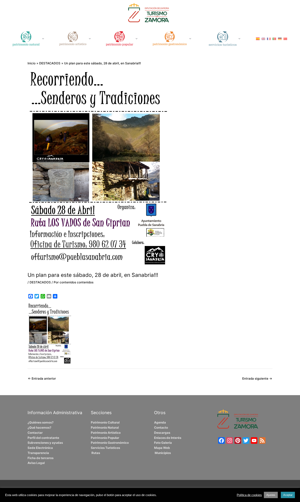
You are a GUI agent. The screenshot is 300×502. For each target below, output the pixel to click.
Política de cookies (249, 495)
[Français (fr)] (269, 38)
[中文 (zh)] (285, 38)
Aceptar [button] (287, 494)
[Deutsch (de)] (280, 38)
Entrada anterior (42, 378)
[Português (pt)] (274, 38)
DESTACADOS (40, 282)
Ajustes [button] (270, 494)
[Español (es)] (258, 38)
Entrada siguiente (257, 378)
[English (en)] (263, 38)
